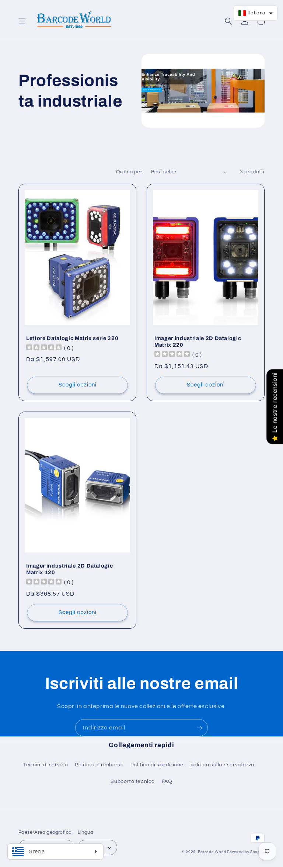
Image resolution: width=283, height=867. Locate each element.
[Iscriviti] (199, 727)
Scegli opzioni (78, 385)
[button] (22, 21)
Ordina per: (129, 171)
